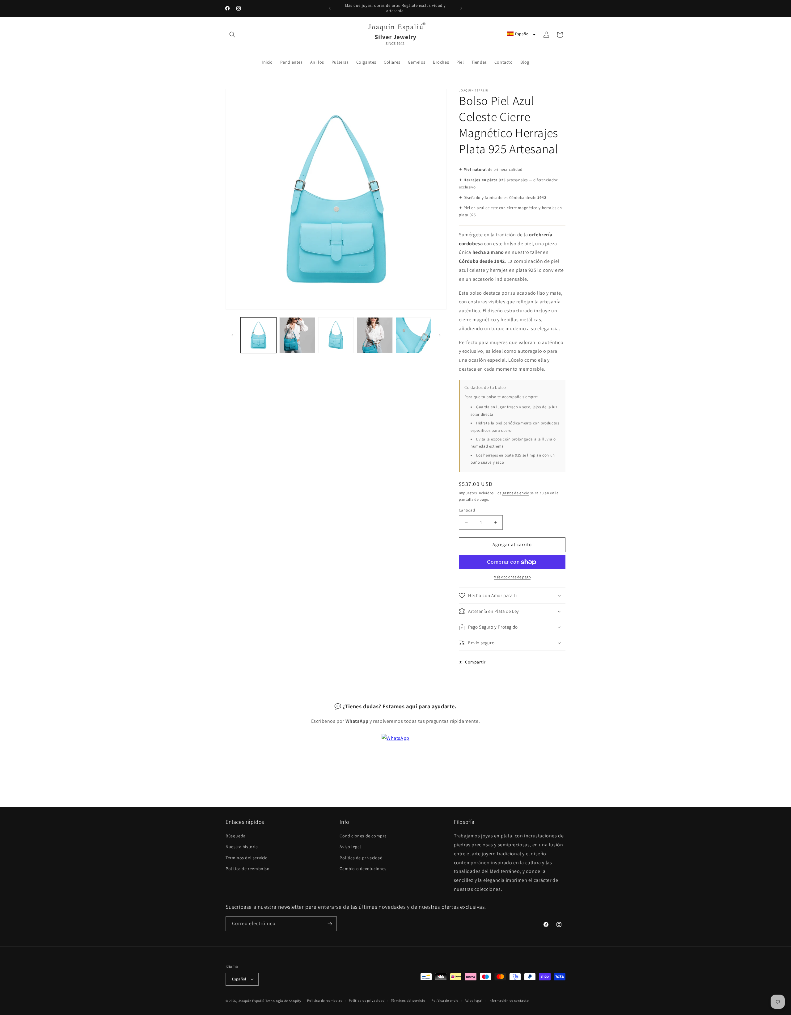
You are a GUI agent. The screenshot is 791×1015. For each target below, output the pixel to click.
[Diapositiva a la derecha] (439, 335)
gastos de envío (516, 493)
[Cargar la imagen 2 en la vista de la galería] (297, 335)
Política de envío (445, 1000)
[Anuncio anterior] (329, 8)
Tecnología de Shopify (283, 1001)
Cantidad (467, 510)
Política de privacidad (361, 858)
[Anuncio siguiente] (461, 8)
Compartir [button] (475, 662)
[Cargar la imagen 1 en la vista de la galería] (258, 335)
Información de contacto (509, 1000)
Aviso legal (350, 846)
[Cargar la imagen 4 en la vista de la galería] (374, 335)
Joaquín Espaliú (251, 1001)
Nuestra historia (242, 846)
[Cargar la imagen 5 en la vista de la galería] (413, 335)
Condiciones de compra (363, 836)
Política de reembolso (248, 868)
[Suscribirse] (329, 923)
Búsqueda (236, 836)
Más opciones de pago (512, 577)
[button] (232, 34)
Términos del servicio (247, 858)
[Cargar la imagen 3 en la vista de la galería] (336, 335)
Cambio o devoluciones (363, 868)
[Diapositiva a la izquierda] (232, 335)
